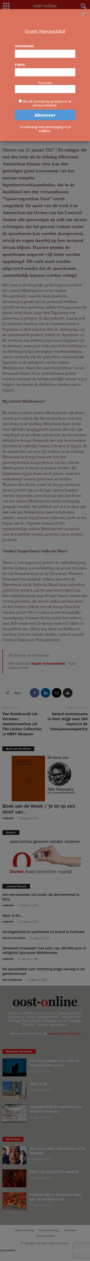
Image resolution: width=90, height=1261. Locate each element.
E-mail (20, 64)
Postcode (45, 83)
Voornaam (24, 46)
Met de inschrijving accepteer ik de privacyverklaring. (47, 103)
